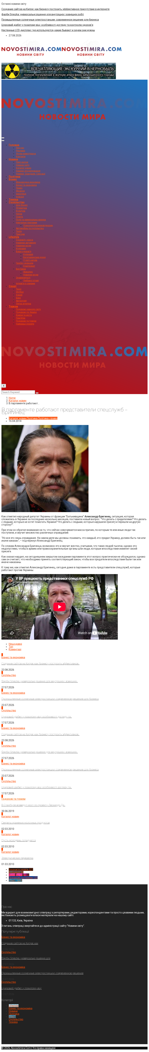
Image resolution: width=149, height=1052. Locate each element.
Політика (14, 176)
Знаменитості (23, 277)
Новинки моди (23, 245)
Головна (14, 144)
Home (12, 397)
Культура (20, 211)
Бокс (18, 298)
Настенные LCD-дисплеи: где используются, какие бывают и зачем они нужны (48, 30)
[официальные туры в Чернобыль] (58, 78)
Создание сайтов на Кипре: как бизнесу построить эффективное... (40, 663)
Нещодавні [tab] (15, 643)
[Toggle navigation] (2, 137)
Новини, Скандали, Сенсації (30, 174)
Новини (13, 159)
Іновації (20, 196)
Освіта (19, 216)
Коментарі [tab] (15, 649)
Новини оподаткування (28, 171)
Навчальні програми (26, 222)
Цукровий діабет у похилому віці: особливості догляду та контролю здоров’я (47, 24)
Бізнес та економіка (26, 185)
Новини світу (22, 165)
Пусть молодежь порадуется (18, 840)
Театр (19, 231)
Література (21, 208)
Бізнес (13, 179)
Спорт (13, 286)
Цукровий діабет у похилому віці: (21, 988)
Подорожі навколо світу (28, 309)
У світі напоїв (30, 260)
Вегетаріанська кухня (34, 257)
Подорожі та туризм (26, 321)
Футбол (20, 292)
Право (19, 188)
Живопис (28, 272)
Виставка (21, 269)
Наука (19, 214)
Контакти (20, 156)
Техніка (13, 199)
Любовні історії (31, 280)
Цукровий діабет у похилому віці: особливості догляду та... (36, 716)
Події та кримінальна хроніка (31, 219)
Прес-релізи (22, 162)
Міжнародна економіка (28, 182)
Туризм (13, 306)
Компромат (29, 266)
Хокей (19, 295)
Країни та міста (24, 315)
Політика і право (47, 418)
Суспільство (17, 202)
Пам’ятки (20, 318)
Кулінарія (21, 248)
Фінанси (20, 191)
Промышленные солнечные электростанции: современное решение (42, 973)
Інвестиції (21, 194)
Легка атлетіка (23, 303)
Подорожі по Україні (26, 312)
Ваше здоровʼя (23, 251)
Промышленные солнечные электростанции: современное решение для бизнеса (50, 19)
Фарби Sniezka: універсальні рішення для (25, 958)
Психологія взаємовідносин (38, 225)
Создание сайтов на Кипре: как (19, 943)
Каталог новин (23, 168)
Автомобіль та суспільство (30, 228)
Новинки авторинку (26, 242)
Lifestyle (14, 236)
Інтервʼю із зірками (25, 283)
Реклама (20, 150)
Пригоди (20, 234)
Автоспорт (21, 301)
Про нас (20, 148)
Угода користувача (26, 153)
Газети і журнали (24, 263)
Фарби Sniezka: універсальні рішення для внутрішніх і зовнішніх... (39, 681)
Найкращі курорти (25, 324)
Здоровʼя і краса (24, 240)
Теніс (18, 289)
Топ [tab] (11, 646)
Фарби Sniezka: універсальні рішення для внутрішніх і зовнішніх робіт (42, 14)
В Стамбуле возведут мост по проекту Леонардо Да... (33, 805)
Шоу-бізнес (22, 205)
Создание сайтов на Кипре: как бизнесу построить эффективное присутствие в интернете (55, 9)
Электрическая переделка (17, 858)
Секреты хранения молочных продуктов (25, 822)
